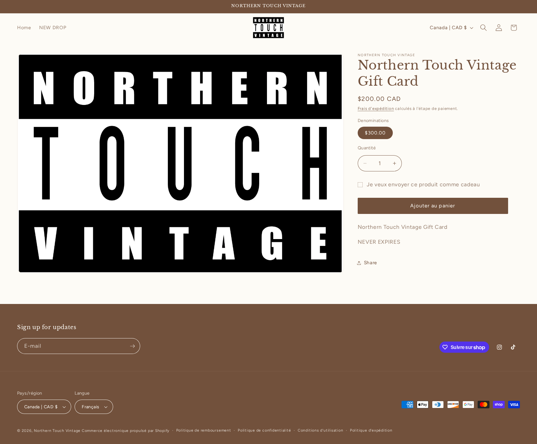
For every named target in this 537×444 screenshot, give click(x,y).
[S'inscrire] (132, 346)
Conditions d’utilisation (320, 430)
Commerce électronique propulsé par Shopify (125, 430)
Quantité (367, 148)
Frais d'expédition (376, 108)
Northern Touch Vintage (58, 430)
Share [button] (370, 262)
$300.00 (375, 133)
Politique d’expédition (371, 430)
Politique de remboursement (203, 430)
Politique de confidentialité (264, 430)
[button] (483, 27)
